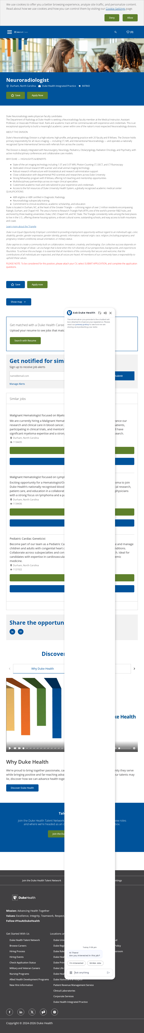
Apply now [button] (37, 284)
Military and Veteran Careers (25, 968)
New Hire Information (21, 985)
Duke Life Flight (61, 968)
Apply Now (37, 95)
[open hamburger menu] (9, 32)
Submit (119, 375)
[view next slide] (134, 668)
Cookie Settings (115, 9)
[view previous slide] (9, 668)
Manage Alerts (17, 384)
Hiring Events (17, 957)
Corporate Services (63, 996)
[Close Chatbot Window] (110, 313)
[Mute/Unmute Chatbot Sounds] (105, 313)
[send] (108, 972)
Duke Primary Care (63, 962)
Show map (16, 301)
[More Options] (71, 972)
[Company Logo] (21, 31)
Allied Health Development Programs (29, 979)
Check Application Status (23, 962)
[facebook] (9, 1012)
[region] (89, 642)
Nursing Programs (19, 973)
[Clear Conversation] (100, 313)
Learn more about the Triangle (21, 226)
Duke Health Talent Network (25, 940)
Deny (112, 17)
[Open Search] (115, 32)
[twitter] (32, 1012)
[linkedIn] (20, 1012)
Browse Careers (18, 945)
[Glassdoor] (43, 1012)
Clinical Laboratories (64, 990)
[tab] (42, 668)
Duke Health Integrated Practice (70, 1001)
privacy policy (82, 324)
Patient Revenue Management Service (73, 985)
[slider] (64, 748)
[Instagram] (54, 1012)
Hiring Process (17, 951)
